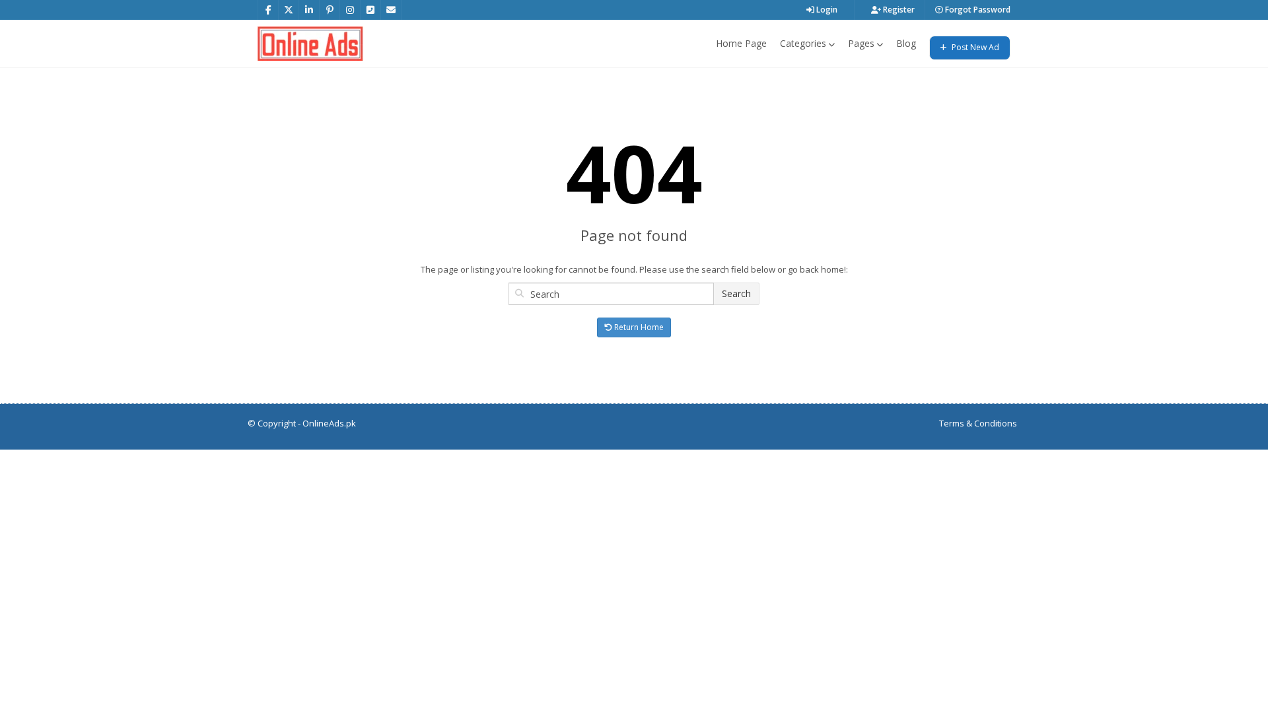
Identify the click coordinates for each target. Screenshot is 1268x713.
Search (736, 293)
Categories (803, 43)
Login (825, 9)
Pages (861, 43)
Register (898, 9)
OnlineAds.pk (329, 423)
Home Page (741, 43)
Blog (906, 43)
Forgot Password (976, 9)
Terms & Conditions (978, 423)
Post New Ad (974, 47)
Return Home (638, 327)
